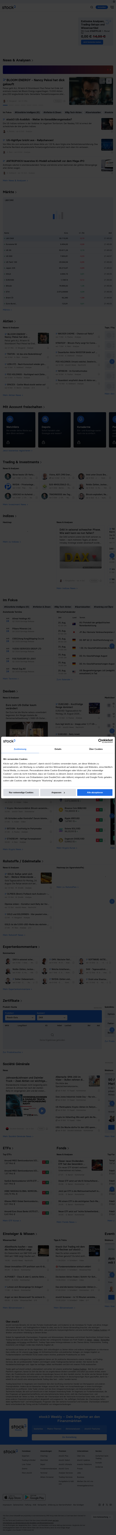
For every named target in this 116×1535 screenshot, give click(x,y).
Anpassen (56, 792)
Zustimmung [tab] (20, 749)
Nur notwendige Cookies (21, 792)
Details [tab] (58, 749)
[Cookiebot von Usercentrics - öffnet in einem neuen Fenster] (100, 741)
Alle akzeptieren (95, 792)
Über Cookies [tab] (96, 749)
